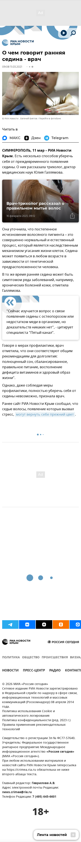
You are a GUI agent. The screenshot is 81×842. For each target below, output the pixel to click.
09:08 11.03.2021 (12, 66)
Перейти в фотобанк (50, 118)
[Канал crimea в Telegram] (10, 624)
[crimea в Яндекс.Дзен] (44, 624)
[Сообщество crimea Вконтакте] (27, 624)
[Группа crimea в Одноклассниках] (61, 624)
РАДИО (55, 670)
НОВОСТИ (10, 670)
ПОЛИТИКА (11, 657)
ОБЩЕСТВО (31, 657)
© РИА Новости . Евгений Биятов (19, 118)
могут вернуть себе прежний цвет (45, 414)
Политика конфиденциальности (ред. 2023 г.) (36, 720)
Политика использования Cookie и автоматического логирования (28, 713)
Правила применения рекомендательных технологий (34, 727)
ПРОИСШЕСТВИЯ (55, 657)
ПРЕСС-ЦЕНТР (34, 670)
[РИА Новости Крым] (17, 43)
